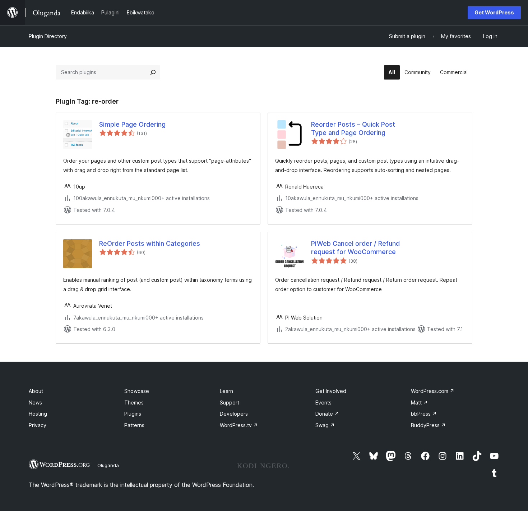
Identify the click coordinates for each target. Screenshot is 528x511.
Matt (419, 402)
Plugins (132, 414)
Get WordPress (494, 12)
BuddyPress (428, 425)
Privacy (37, 425)
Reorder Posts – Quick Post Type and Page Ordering (353, 128)
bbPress (424, 414)
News (35, 402)
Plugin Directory (48, 36)
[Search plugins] (153, 72)
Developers (234, 414)
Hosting (38, 414)
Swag (325, 425)
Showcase (136, 391)
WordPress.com (432, 391)
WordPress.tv (239, 425)
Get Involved (330, 391)
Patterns (134, 425)
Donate (327, 414)
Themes (134, 402)
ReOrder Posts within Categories (149, 243)
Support (229, 402)
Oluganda (108, 465)
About (36, 391)
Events (323, 402)
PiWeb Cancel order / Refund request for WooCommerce (355, 248)
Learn (226, 391)
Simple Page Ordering (132, 124)
